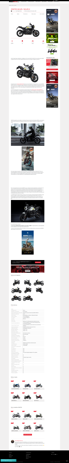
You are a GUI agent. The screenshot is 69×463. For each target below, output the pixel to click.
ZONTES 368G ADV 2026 (37, 411)
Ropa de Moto (50, 1)
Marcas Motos (38, 1)
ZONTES (15, 5)
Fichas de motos (23, 1)
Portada (10, 5)
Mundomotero (56, 1)
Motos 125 (27, 455)
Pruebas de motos (31, 1)
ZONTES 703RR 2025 (25, 423)
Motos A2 (27, 458)
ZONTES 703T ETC (14, 411)
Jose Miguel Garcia (19, 440)
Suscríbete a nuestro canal (52, 69)
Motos (13, 5)
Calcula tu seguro (38, 262)
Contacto (10, 454)
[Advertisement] (27, 52)
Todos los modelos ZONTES (27, 434)
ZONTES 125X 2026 (14, 423)
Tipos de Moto (44, 1)
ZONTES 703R (24, 411)
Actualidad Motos (28, 454)
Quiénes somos (11, 455)
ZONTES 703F (36, 423)
